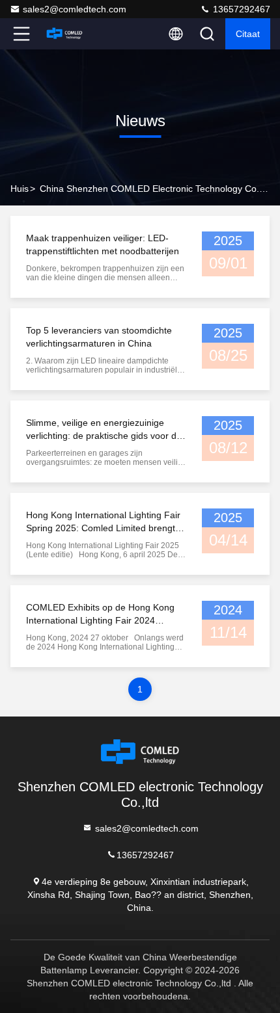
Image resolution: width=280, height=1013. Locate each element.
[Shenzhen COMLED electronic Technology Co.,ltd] (64, 33)
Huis (19, 188)
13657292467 (240, 9)
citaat (248, 34)
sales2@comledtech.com (74, 9)
